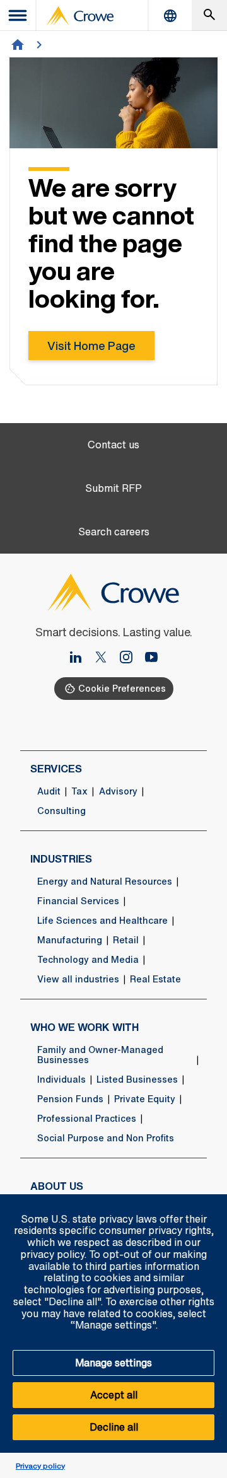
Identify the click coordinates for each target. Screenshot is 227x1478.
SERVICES (56, 768)
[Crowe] (80, 15)
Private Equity (144, 1099)
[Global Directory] (170, 15)
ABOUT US (56, 1186)
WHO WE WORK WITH (84, 1027)
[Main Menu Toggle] (18, 15)
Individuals (61, 1079)
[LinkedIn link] (80, 658)
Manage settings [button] (113, 1362)
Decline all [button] (114, 1426)
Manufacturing (69, 940)
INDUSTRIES (61, 858)
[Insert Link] (106, 658)
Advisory (118, 791)
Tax (79, 791)
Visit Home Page (91, 345)
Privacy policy (40, 1465)
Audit (49, 791)
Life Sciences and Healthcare (102, 921)
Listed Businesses (137, 1079)
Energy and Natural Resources (104, 881)
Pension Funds (70, 1099)
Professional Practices (86, 1119)
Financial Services (78, 901)
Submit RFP (113, 488)
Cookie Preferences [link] (122, 688)
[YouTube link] (151, 658)
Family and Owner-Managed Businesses (100, 1055)
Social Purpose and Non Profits (105, 1138)
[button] (210, 1201)
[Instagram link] (131, 658)
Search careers (113, 532)
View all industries (78, 979)
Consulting (61, 811)
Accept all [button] (113, 1394)
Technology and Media (88, 960)
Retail (126, 940)
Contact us (113, 445)
